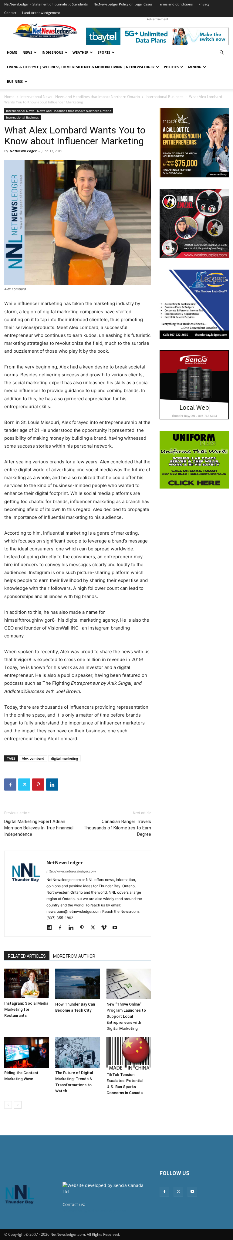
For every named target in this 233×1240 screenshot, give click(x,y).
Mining (194, 67)
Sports (104, 52)
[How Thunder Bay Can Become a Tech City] (77, 984)
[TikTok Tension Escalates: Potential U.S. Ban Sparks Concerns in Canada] (128, 1053)
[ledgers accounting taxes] (194, 304)
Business (15, 81)
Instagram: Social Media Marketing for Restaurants (26, 1009)
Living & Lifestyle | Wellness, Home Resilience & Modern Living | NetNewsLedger (80, 67)
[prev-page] (8, 1105)
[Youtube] (117, 928)
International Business (164, 96)
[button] (221, 52)
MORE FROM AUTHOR (74, 956)
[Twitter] (24, 784)
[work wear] (194, 223)
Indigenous (52, 52)
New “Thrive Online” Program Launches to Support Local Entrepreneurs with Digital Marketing (126, 1016)
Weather (80, 52)
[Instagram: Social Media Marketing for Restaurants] (26, 983)
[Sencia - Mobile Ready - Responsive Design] (194, 384)
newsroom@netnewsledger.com (95, 1211)
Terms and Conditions (175, 4)
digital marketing (64, 758)
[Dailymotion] (51, 928)
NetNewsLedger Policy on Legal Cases (122, 4)
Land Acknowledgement (41, 12)
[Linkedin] (52, 784)
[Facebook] (10, 784)
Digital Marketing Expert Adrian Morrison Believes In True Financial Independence (38, 828)
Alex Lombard (33, 758)
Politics (171, 67)
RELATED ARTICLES (27, 956)
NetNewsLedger (23, 151)
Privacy (204, 4)
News (27, 52)
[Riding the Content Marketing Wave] (26, 1052)
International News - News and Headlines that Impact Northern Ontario (80, 96)
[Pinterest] (38, 784)
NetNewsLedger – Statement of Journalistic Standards (46, 4)
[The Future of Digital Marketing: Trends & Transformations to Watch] (77, 1052)
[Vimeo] (106, 928)
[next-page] (18, 1105)
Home (12, 52)
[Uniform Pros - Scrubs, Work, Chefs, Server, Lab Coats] (194, 460)
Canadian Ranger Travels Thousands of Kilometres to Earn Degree (117, 828)
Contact (10, 12)
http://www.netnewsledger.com (71, 871)
